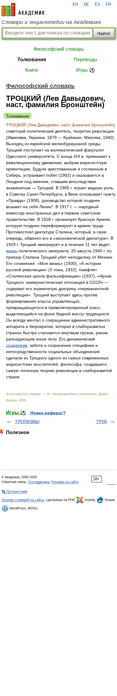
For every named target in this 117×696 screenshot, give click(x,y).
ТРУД (101, 421)
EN (75, 4)
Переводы (85, 59)
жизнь (11, 250)
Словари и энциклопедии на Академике (51, 22)
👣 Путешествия (14, 491)
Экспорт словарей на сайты (23, 500)
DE (86, 4)
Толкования (31, 59)
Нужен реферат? (48, 412)
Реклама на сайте (65, 482)
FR (108, 4)
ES (97, 4)
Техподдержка (39, 482)
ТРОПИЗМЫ (27, 421)
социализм (16, 345)
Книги (31, 70)
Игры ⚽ (85, 70)
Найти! (103, 33)
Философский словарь (59, 49)
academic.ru (23, 9)
